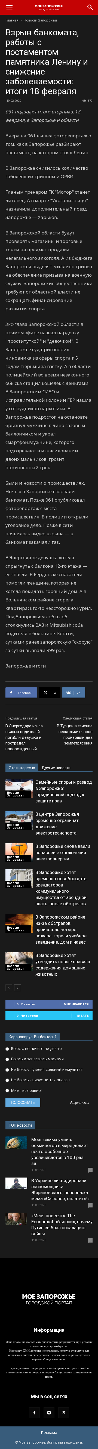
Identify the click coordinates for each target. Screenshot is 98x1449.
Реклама (49, 1432)
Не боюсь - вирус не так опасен (40, 1079)
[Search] (90, 7)
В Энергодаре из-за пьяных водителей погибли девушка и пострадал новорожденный (24, 737)
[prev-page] (8, 987)
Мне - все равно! (26, 1090)
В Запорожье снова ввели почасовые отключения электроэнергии (62, 852)
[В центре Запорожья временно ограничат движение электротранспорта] (19, 820)
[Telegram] (49, 1412)
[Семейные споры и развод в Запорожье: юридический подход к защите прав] (19, 788)
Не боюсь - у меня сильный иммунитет (46, 1069)
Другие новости (56, 768)
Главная (12, 20)
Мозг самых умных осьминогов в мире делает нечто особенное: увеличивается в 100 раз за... (59, 1151)
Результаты (79, 1103)
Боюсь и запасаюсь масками (37, 1058)
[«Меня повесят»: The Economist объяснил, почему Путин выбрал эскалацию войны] (16, 1219)
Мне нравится (76, 1004)
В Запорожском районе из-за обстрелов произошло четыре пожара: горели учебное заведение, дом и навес (61, 929)
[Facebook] (34, 1412)
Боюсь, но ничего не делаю (36, 1048)
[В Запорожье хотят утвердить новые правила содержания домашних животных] (19, 961)
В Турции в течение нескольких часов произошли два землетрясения (75, 735)
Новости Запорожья (40, 20)
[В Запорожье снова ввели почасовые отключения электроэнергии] (19, 852)
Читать (82, 1016)
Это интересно (22, 768)
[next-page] (17, 987)
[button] (9, 7)
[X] (63, 1412)
